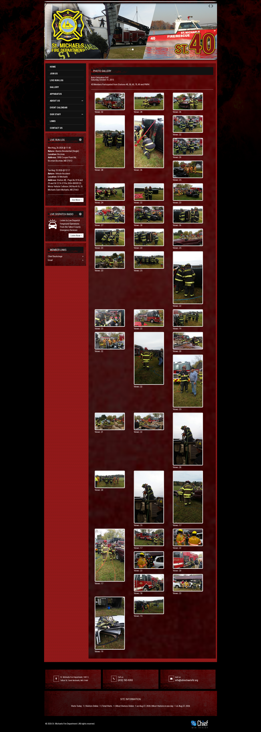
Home (53, 66)
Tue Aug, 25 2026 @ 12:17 (59, 170)
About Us (66, 100)
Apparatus (56, 94)
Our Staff (66, 114)
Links (53, 121)
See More (77, 200)
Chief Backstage (55, 256)
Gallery (54, 87)
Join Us (54, 73)
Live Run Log (56, 80)
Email (50, 260)
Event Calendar (58, 107)
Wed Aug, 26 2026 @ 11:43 (59, 147)
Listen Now (76, 235)
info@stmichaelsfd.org (186, 680)
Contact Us (56, 128)
